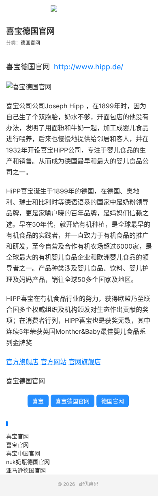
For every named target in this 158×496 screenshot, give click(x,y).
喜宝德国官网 (30, 31)
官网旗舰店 (84, 362)
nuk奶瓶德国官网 (28, 461)
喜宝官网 (17, 436)
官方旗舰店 (22, 362)
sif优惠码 (79, 10)
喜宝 (38, 400)
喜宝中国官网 (23, 453)
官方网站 (53, 362)
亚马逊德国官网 (26, 470)
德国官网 (30, 43)
